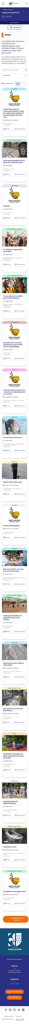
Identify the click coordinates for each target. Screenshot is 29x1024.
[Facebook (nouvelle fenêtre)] (6, 1010)
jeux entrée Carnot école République (13, 709)
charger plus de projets (17, 919)
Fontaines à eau (9, 847)
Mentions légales (8, 1016)
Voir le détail (13, 22)
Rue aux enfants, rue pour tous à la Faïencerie (13, 570)
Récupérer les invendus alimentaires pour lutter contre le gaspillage (12, 344)
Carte (24, 83)
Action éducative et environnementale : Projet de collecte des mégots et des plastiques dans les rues (13, 113)
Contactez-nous (15, 991)
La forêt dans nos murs (12, 437)
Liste (17, 83)
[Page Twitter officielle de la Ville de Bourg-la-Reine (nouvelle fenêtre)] (14, 1010)
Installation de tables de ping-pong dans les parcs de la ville (13, 756)
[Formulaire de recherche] (26, 3)
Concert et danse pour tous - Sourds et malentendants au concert (14, 392)
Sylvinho (6, 206)
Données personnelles (7, 1019)
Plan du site (19, 1016)
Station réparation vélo (12, 482)
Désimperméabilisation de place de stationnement (14, 161)
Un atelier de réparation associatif (12, 250)
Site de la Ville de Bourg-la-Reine (20, 1020)
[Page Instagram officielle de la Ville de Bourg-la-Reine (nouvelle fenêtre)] (10, 1010)
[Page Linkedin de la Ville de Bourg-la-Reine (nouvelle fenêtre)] (19, 1010)
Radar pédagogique (11, 525)
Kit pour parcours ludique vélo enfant (13, 664)
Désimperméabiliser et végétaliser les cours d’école (12, 617)
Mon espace (16, 997)
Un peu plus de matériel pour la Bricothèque (12, 297)
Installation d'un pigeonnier (14, 891)
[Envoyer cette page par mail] (10, 16)
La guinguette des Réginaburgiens (10, 802)
